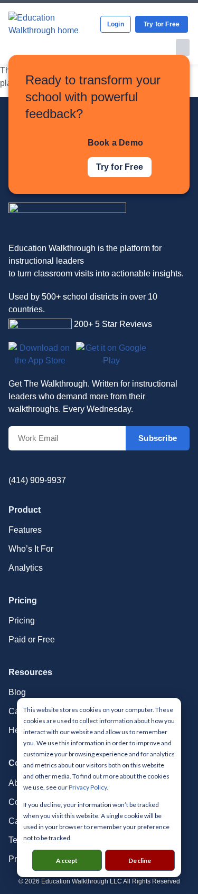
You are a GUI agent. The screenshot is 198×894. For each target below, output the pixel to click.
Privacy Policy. (88, 787)
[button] (183, 47)
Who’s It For (30, 548)
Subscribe (157, 438)
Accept (67, 860)
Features (25, 529)
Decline (139, 860)
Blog (17, 692)
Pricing (21, 620)
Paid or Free (31, 639)
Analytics (25, 567)
